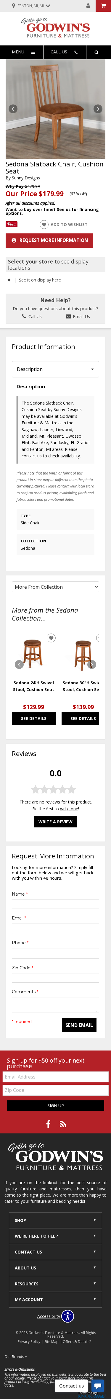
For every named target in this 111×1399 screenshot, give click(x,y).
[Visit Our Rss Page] (63, 1124)
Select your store (30, 261)
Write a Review (55, 821)
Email (19, 918)
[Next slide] (91, 664)
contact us (32, 456)
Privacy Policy (29, 1341)
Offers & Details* (77, 1341)
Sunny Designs (26, 178)
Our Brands (15, 1356)
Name (20, 894)
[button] (98, 108)
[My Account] (88, 5)
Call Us (34, 316)
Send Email (79, 1025)
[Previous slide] (19, 664)
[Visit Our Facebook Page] (49, 1124)
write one (69, 808)
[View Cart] (103, 5)
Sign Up (55, 1105)
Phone (20, 942)
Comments (25, 991)
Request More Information (54, 240)
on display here (46, 280)
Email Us (81, 316)
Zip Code (22, 968)
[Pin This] (11, 225)
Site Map (51, 1341)
